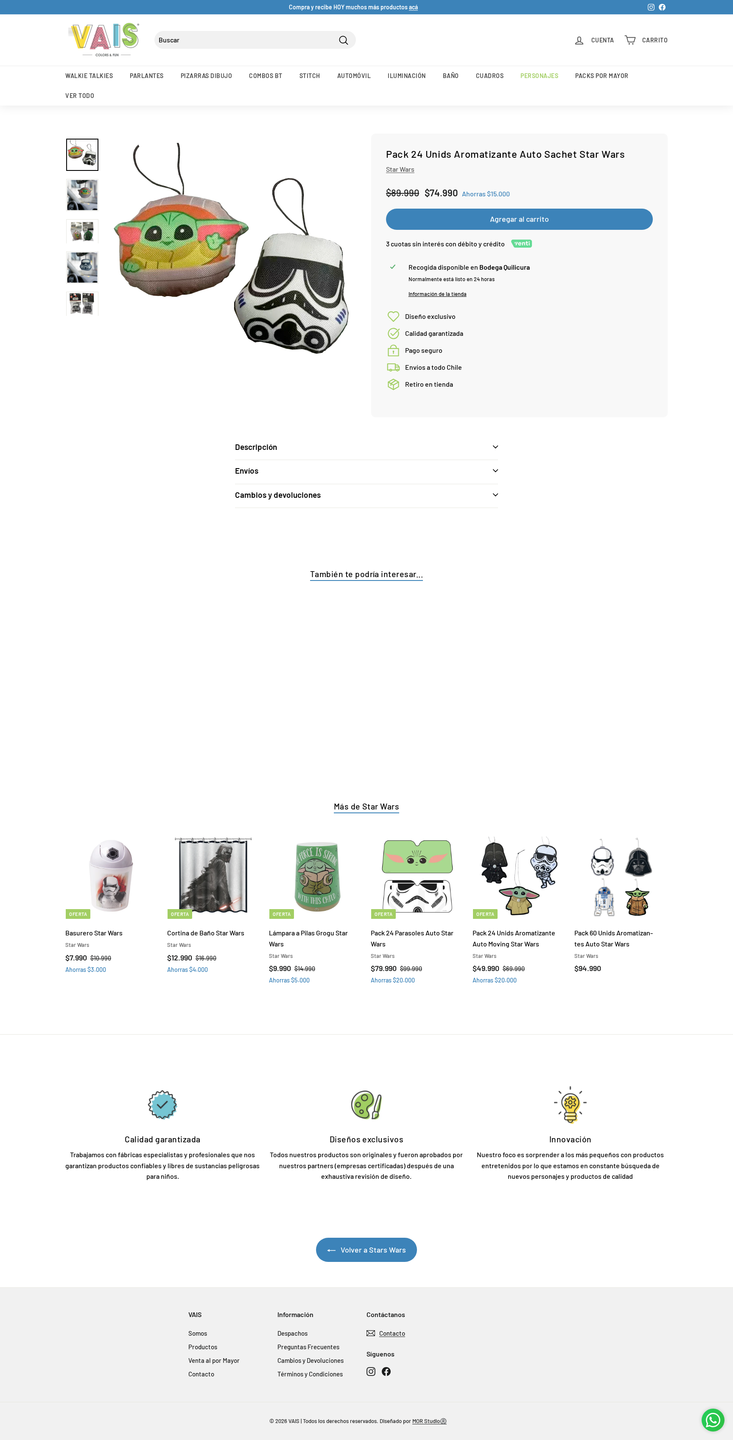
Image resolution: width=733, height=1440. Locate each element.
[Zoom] (234, 266)
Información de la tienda (437, 293)
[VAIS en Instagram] (370, 1371)
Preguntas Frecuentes (308, 1347)
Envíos (246, 470)
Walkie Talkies (89, 75)
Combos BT (266, 75)
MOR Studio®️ (429, 1421)
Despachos (292, 1333)
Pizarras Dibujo (206, 75)
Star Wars (400, 169)
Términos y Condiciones (310, 1374)
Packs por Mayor (602, 75)
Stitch (309, 75)
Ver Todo (79, 95)
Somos (197, 1333)
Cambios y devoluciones (278, 495)
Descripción (256, 447)
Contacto (201, 1374)
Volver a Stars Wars (372, 1249)
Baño (451, 75)
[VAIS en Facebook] (386, 1371)
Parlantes (147, 75)
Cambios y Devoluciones (310, 1360)
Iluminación (407, 75)
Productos (202, 1347)
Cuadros (490, 75)
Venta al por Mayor (214, 1360)
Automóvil (354, 75)
